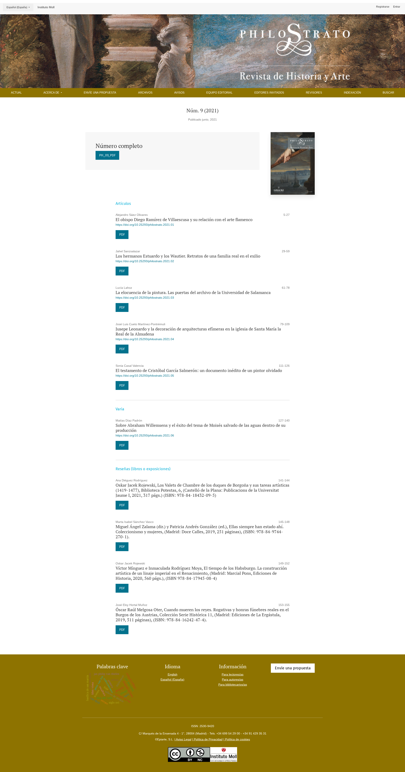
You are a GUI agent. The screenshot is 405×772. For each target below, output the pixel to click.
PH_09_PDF (107, 155)
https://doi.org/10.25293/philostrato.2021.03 (145, 297)
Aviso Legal (183, 739)
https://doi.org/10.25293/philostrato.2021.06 (145, 435)
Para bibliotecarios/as (232, 684)
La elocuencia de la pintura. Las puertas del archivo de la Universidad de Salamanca (193, 292)
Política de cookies (237, 739)
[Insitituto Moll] (223, 754)
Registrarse (382, 6)
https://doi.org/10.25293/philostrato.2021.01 (145, 224)
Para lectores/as (232, 674)
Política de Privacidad (208, 739)
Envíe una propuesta (100, 92)
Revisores (314, 92)
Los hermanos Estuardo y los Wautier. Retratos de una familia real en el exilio (188, 256)
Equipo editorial (219, 92)
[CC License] (189, 754)
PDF (122, 234)
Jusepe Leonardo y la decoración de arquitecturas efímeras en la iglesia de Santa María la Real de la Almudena (198, 331)
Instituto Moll (46, 7)
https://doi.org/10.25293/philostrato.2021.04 (145, 339)
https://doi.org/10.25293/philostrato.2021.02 (145, 261)
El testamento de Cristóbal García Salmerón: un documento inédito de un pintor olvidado (199, 370)
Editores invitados (269, 92)
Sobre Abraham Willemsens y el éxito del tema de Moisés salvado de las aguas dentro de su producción (200, 427)
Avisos (179, 92)
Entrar (396, 6)
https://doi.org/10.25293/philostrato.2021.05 (145, 375)
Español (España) (19, 7)
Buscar (388, 92)
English (172, 674)
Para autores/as (232, 679)
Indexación (352, 92)
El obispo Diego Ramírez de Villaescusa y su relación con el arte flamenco (184, 219)
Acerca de (51, 92)
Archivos (145, 92)
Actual (16, 92)
